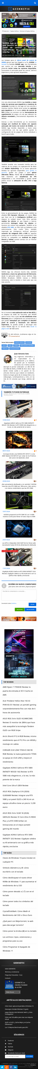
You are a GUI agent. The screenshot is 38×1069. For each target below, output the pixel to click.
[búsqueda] (35, 3)
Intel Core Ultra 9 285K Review (15, 785)
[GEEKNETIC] (19, 8)
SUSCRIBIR (29, 1056)
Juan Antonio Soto (9, 55)
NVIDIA (10, 345)
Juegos (4, 345)
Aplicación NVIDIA (14, 348)
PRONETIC (33, 1065)
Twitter (10, 1044)
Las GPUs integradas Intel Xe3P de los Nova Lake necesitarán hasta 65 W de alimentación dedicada (19, 544)
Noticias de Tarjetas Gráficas (27, 31)
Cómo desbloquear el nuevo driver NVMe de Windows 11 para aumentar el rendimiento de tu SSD (19, 881)
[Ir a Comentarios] (23, 55)
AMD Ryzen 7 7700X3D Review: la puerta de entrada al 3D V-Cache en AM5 (18, 691)
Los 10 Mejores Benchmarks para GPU (16, 1027)
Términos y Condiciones (12, 972)
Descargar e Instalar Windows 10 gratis (16, 1009)
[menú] (3, 3)
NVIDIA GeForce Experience (27, 345)
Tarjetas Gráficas (14, 31)
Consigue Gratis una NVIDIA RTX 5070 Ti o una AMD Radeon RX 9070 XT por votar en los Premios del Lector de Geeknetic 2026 (19, 456)
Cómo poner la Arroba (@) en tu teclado (19, 931)
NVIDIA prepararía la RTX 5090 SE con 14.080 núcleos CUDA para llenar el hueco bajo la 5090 (19, 515)
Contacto (8, 978)
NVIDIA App (5, 348)
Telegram (10, 1050)
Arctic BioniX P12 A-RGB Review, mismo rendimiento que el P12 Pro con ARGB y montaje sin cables (19, 740)
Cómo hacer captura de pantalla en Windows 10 (19, 1006)
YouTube (10, 1047)
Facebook (11, 1040)
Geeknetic (6, 31)
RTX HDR (10, 227)
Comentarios (15, 336)
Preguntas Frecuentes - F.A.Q (13, 975)
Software (28, 342)
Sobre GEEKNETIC (10, 969)
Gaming (16, 345)
